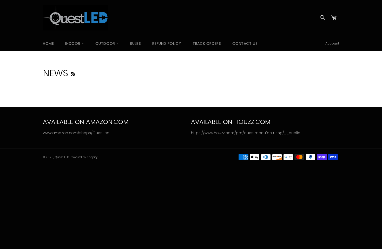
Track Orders (207, 43)
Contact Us (245, 43)
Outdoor (105, 43)
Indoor (73, 43)
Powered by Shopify (83, 157)
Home (48, 43)
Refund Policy (166, 43)
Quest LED (62, 157)
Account (332, 43)
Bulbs (135, 43)
